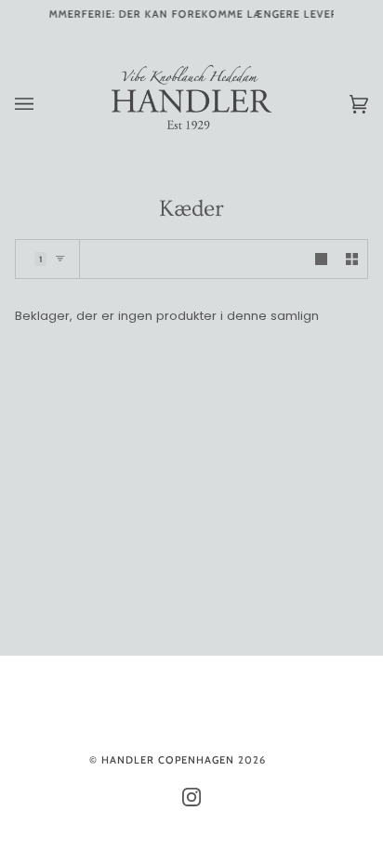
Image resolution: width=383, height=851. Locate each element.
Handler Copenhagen (167, 759)
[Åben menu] (43, 104)
